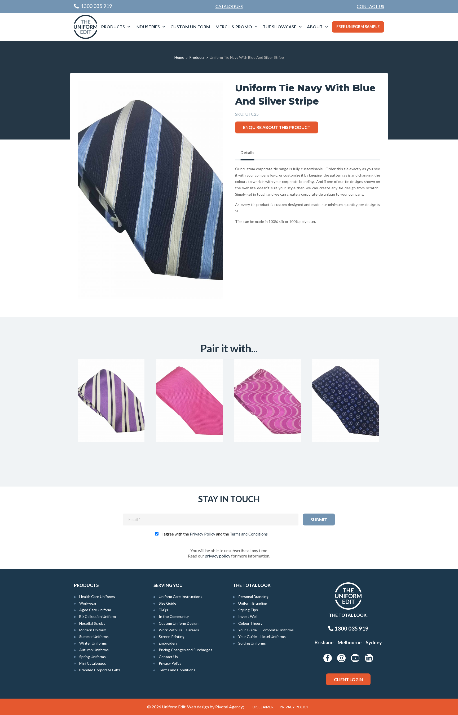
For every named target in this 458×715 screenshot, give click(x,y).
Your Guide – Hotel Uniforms (262, 636)
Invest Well (247, 616)
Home (179, 57)
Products (113, 26)
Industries (147, 26)
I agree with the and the (214, 534)
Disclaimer (263, 707)
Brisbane (324, 642)
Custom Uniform (190, 26)
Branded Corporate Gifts (100, 670)
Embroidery (168, 643)
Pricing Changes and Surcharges (185, 649)
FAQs (163, 610)
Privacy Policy (202, 534)
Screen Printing (171, 636)
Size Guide (167, 603)
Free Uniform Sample (358, 26)
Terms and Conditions (249, 534)
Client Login (348, 679)
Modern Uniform (92, 630)
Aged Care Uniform (95, 610)
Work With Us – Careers (179, 630)
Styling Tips (248, 610)
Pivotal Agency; (229, 706)
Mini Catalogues (92, 663)
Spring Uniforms (92, 656)
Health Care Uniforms (97, 596)
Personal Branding (253, 596)
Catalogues (229, 6)
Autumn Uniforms (94, 649)
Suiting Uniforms (252, 643)
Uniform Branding (252, 603)
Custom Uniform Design (179, 623)
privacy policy (217, 555)
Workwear (87, 603)
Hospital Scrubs (92, 623)
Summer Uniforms (94, 636)
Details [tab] (247, 152)
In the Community (174, 616)
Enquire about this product (276, 127)
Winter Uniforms (93, 643)
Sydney (374, 642)
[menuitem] (370, 6)
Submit (319, 519)
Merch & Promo (233, 26)
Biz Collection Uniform (97, 616)
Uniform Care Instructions (180, 596)
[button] (210, 93)
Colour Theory (250, 623)
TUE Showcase (279, 26)
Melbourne (350, 642)
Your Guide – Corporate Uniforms (266, 630)
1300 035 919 (350, 628)
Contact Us (370, 6)
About (315, 26)
